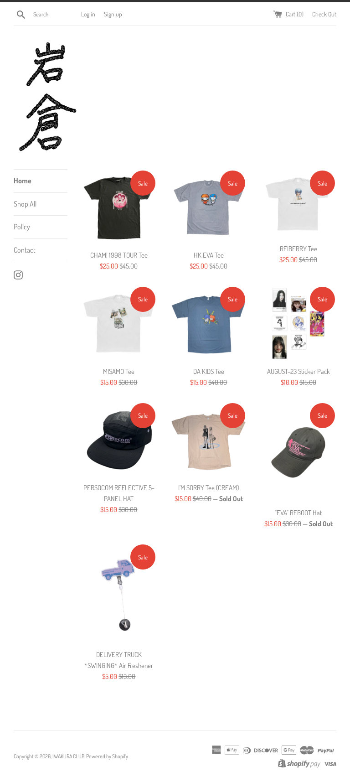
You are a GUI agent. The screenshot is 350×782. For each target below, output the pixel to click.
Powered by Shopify (107, 756)
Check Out (324, 14)
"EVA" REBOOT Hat (298, 512)
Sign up (113, 14)
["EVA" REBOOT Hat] (298, 452)
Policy (22, 226)
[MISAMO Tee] (119, 323)
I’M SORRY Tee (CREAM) (208, 487)
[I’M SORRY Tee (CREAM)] (208, 440)
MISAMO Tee (118, 371)
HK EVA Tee (209, 255)
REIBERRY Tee (298, 248)
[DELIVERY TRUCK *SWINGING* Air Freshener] (119, 593)
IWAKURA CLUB (68, 756)
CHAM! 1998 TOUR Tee (119, 255)
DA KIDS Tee (208, 371)
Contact (25, 249)
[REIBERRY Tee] (298, 204)
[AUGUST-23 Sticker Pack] (298, 323)
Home (22, 180)
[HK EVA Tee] (208, 207)
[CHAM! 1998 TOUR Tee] (119, 207)
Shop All (25, 203)
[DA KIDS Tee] (208, 323)
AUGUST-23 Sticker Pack (298, 371)
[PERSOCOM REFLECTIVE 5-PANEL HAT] (119, 440)
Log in (88, 14)
